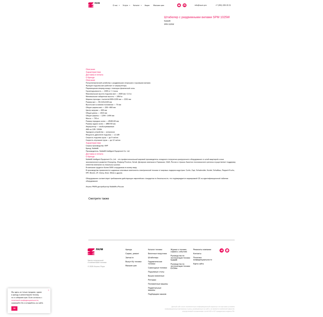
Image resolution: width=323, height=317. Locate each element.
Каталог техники (155, 249)
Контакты (197, 253)
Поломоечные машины (158, 284)
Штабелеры (153, 257)
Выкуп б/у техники (133, 261)
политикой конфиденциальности (24, 300)
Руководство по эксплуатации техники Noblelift (180, 258)
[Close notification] (48, 290)
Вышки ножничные (156, 276)
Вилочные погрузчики (157, 253)
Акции (147, 5)
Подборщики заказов (157, 294)
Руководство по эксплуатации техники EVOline (180, 266)
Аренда (128, 249)
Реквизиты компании (202, 249)
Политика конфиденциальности (202, 258)
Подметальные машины (154, 289)
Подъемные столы (156, 272)
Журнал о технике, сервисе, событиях (179, 250)
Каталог (136, 5)
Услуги (126, 5)
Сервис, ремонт (132, 253)
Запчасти (129, 257)
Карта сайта (198, 264)
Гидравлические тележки (155, 262)
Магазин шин (158, 5)
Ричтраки (152, 280)
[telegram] (222, 252)
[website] (179, 5)
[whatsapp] (227, 252)
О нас (115, 5)
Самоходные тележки (157, 268)
